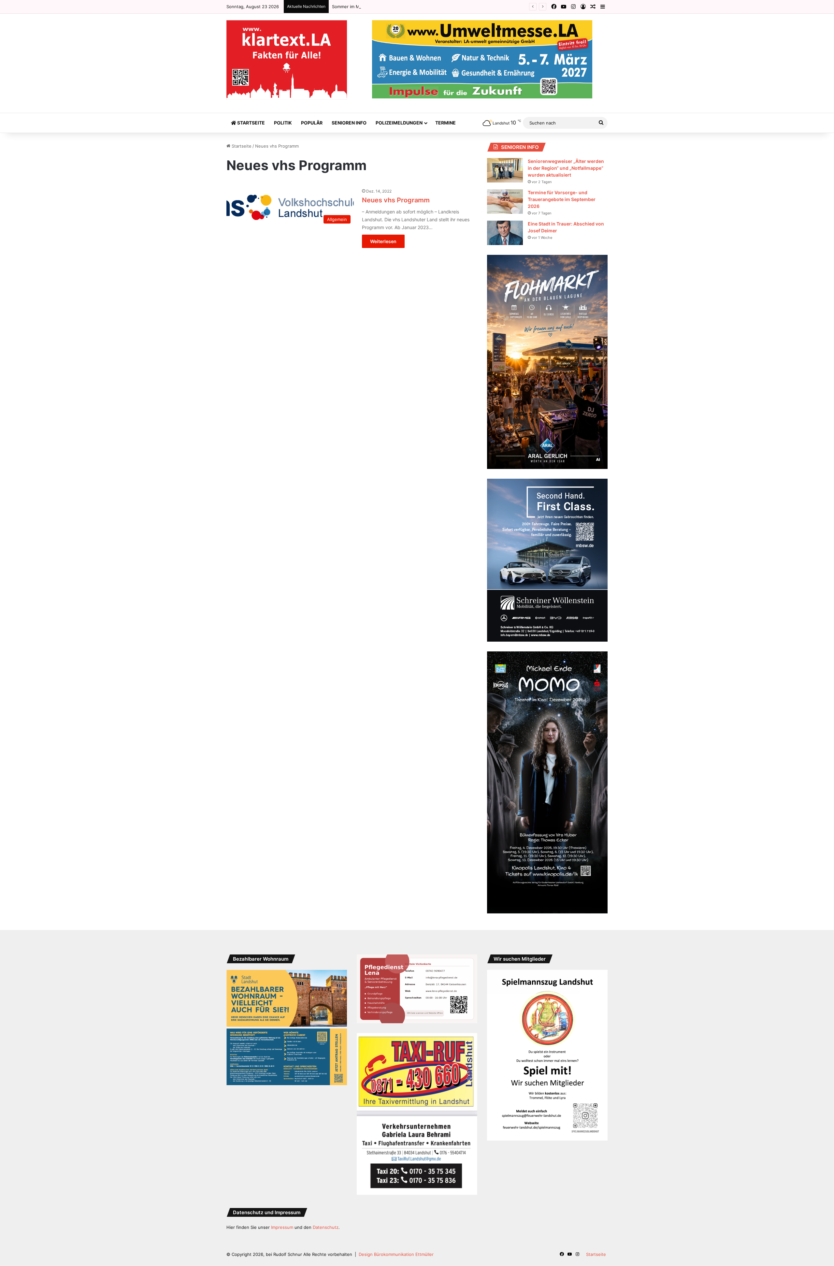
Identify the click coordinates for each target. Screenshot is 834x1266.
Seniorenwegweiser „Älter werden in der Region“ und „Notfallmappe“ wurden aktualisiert (566, 168)
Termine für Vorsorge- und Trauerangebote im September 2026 (562, 199)
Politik (283, 122)
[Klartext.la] (286, 60)
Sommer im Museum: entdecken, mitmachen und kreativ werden (398, 6)
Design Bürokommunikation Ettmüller (396, 1254)
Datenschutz (325, 1227)
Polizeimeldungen (399, 122)
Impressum (282, 1227)
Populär (312, 122)
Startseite (250, 122)
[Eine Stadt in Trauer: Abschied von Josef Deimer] (505, 233)
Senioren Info (349, 122)
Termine (445, 122)
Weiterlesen (383, 241)
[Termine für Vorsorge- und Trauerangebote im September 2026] (505, 201)
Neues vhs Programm (396, 200)
